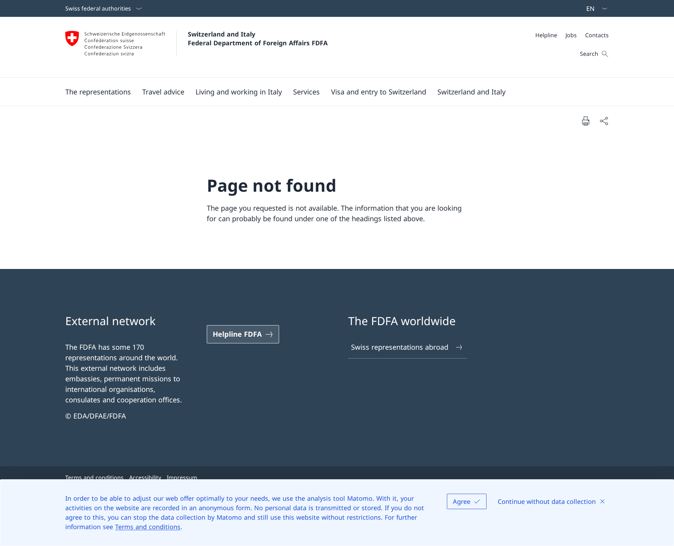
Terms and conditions (147, 526)
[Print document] (585, 121)
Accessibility (145, 477)
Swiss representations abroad (399, 347)
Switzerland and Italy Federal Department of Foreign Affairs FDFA (258, 38)
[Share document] (604, 121)
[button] (98, 92)
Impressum (182, 477)
